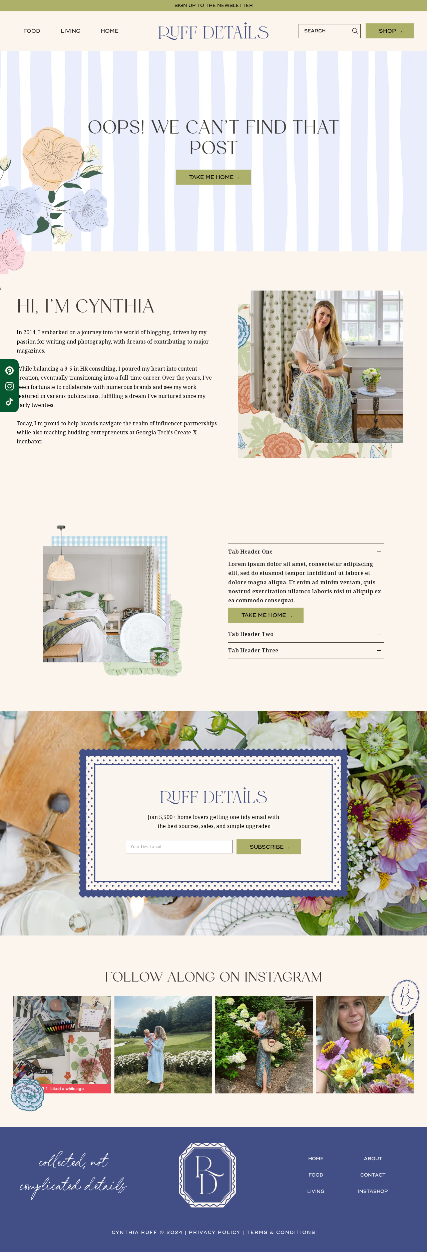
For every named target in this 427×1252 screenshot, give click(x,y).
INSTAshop (373, 1191)
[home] (213, 31)
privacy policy (215, 1232)
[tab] (306, 585)
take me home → (215, 177)
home (316, 1159)
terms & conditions (281, 1232)
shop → (391, 31)
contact (373, 1175)
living (316, 1191)
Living (70, 31)
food (31, 31)
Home (109, 31)
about (373, 1159)
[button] (31, 31)
